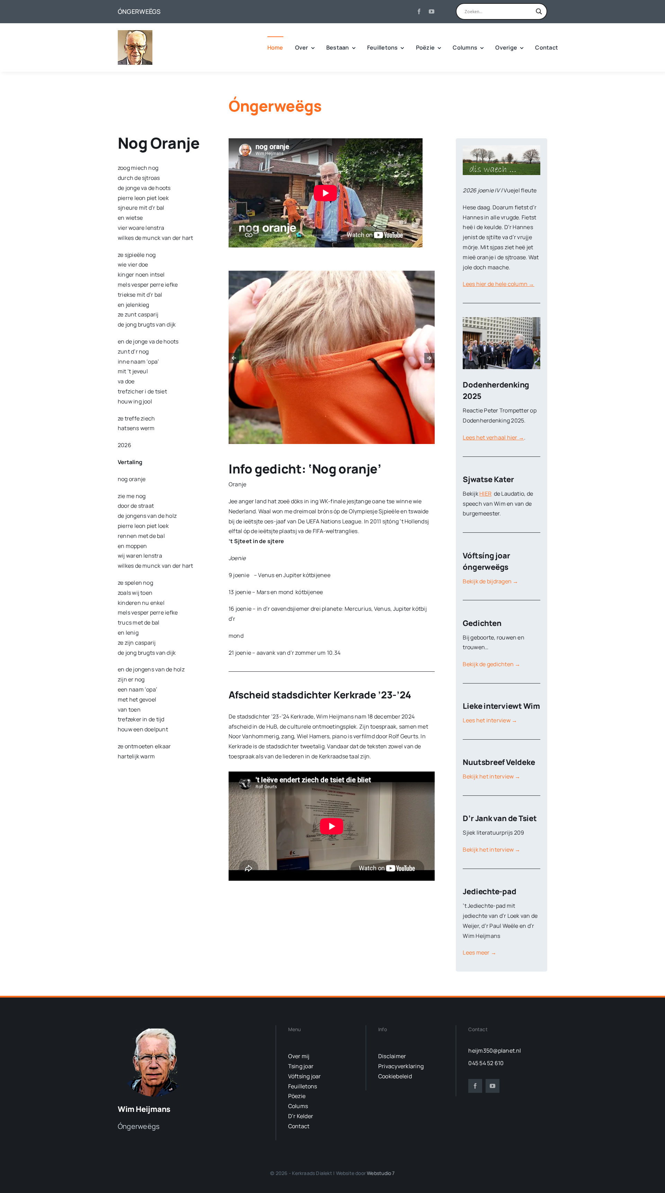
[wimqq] (135, 33)
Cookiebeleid (395, 1076)
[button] (234, 358)
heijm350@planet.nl (494, 1050)
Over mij (299, 1056)
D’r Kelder (300, 1116)
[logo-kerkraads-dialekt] (155, 1028)
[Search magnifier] (539, 11)
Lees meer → (479, 952)
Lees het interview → (490, 720)
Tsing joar (300, 1066)
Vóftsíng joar (304, 1076)
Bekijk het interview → (491, 776)
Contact (299, 1126)
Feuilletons (302, 1086)
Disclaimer (392, 1056)
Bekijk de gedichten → (491, 664)
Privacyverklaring (401, 1066)
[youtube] (431, 11)
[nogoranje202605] (332, 357)
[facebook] (419, 11)
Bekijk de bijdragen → (490, 581)
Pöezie (296, 1096)
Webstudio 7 (380, 1173)
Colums (298, 1106)
